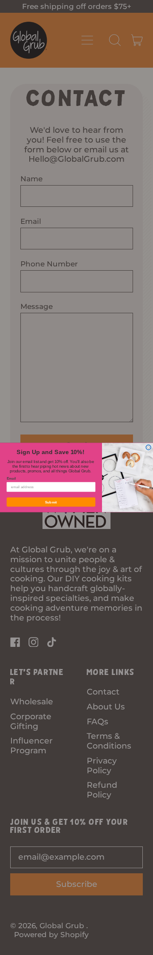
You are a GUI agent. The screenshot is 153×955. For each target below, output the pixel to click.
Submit (51, 502)
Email (11, 479)
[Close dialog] (148, 447)
